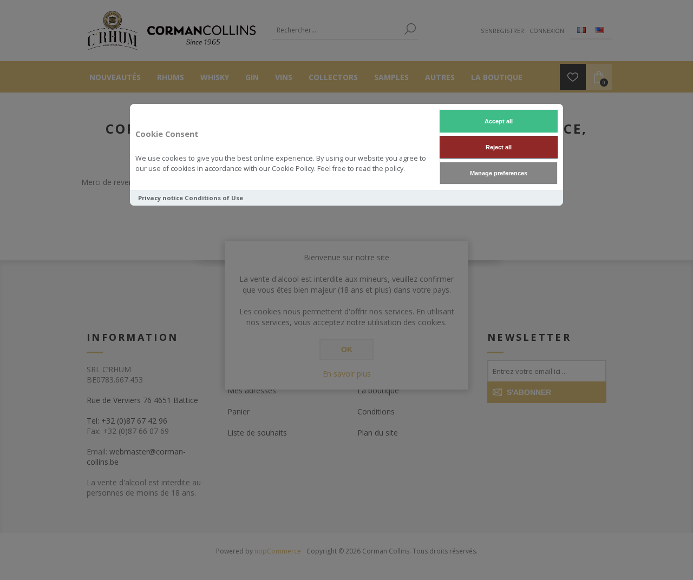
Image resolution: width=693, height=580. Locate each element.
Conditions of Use (214, 198)
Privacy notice (160, 198)
